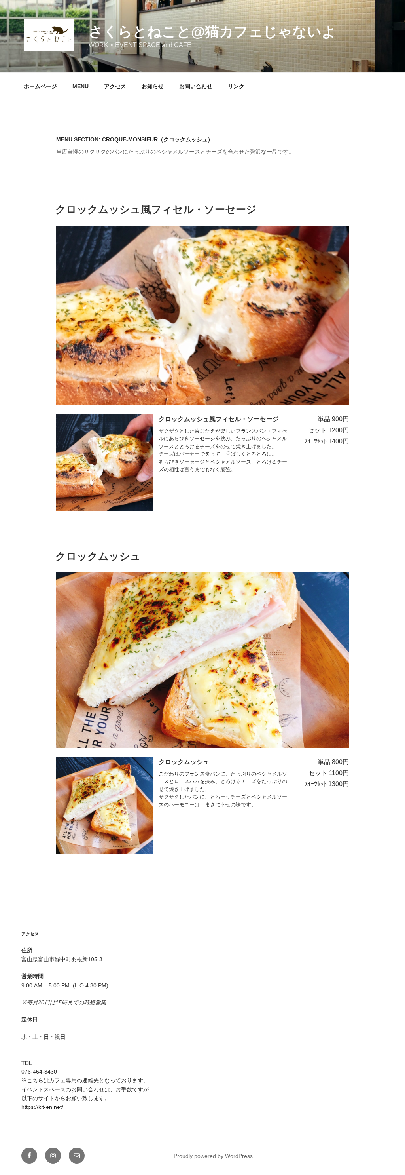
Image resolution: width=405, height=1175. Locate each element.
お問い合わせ (195, 86)
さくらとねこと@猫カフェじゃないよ (212, 31)
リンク (236, 86)
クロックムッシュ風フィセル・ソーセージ (156, 209)
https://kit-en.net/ (42, 1107)
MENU (80, 86)
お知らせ (153, 86)
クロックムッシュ (98, 556)
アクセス (115, 86)
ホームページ (40, 86)
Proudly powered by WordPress (213, 1156)
